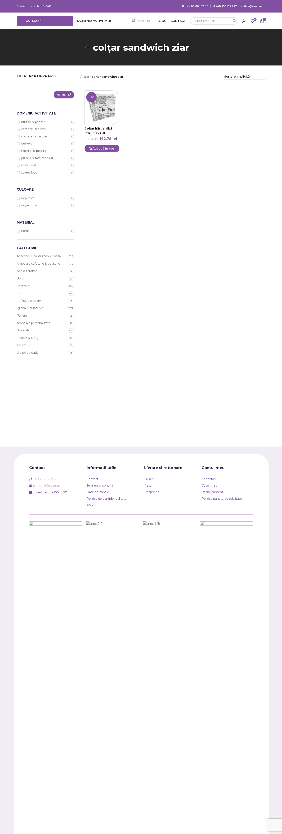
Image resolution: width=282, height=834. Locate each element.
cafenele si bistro (33, 129)
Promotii (23, 330)
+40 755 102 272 (226, 6)
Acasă (84, 77)
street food (29, 172)
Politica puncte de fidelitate (222, 499)
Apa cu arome (27, 271)
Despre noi (152, 492)
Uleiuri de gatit (27, 353)
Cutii (20, 293)
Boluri (21, 278)
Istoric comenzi (213, 492)
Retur (148, 485)
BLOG (162, 21)
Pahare (22, 315)
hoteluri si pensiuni (34, 151)
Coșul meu (209, 485)
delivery (27, 143)
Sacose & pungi (28, 338)
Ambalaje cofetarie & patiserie (38, 263)
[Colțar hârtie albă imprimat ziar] (102, 108)
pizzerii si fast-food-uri (37, 158)
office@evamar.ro (253, 6)
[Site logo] (141, 21)
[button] (101, 148)
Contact (92, 479)
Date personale (98, 492)
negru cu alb (30, 205)
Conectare (209, 479)
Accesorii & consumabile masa (39, 256)
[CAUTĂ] (234, 21)
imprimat (28, 198)
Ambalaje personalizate (34, 323)
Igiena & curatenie (30, 308)
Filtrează (64, 94)
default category (29, 301)
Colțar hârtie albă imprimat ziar (98, 131)
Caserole (23, 286)
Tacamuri (23, 345)
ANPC (91, 505)
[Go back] (87, 47)
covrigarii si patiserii (35, 136)
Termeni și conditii (100, 485)
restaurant (28, 165)
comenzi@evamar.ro (48, 486)
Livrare (149, 479)
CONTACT (178, 21)
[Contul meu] (244, 21)
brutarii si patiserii (33, 122)
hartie (25, 231)
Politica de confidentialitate (106, 499)
